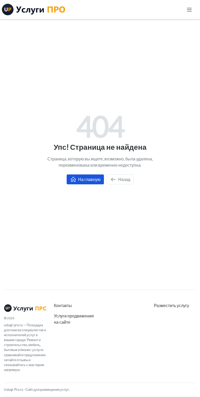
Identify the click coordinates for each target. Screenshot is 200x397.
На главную (89, 179)
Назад (123, 179)
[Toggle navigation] (189, 9)
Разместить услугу (171, 305)
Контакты (63, 305)
